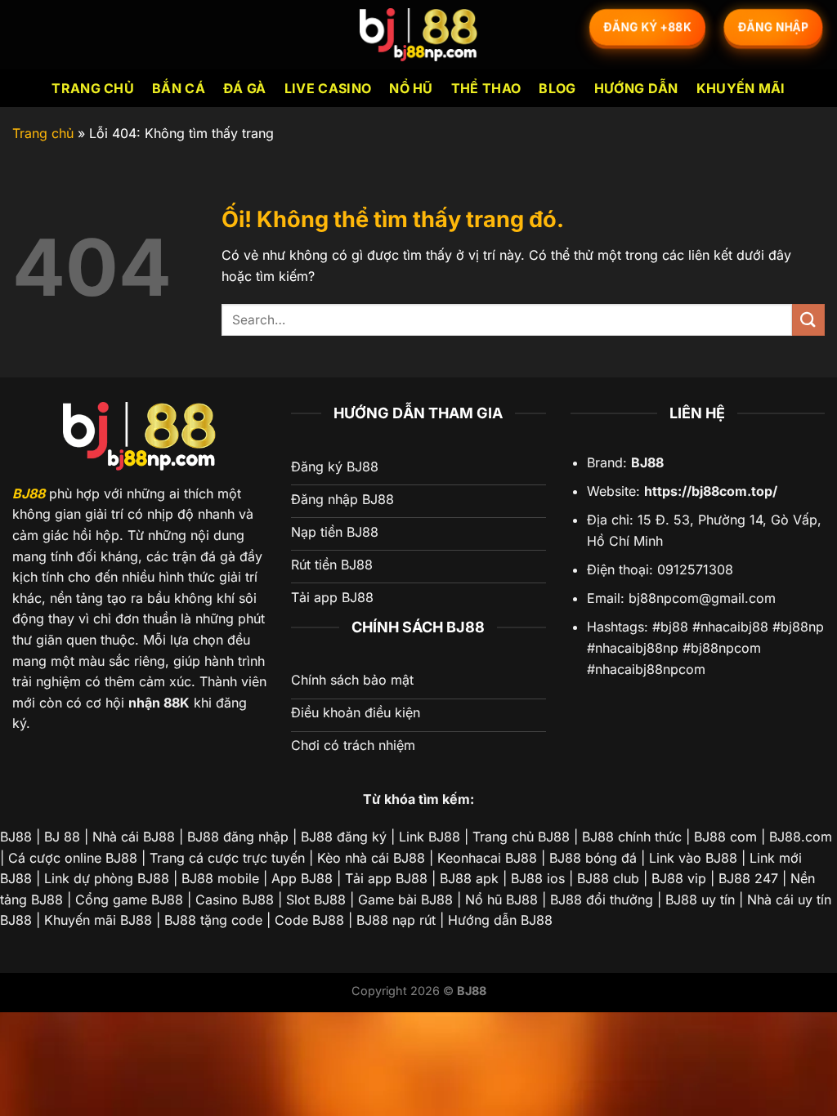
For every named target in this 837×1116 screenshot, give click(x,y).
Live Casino (328, 88)
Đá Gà (244, 88)
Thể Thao (486, 88)
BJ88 (28, 493)
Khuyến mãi (741, 88)
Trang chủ (92, 88)
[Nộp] (808, 320)
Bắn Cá (178, 88)
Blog (557, 88)
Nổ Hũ (411, 88)
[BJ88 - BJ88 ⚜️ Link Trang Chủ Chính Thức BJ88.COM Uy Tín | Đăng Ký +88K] (418, 34)
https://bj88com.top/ (710, 491)
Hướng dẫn (636, 88)
